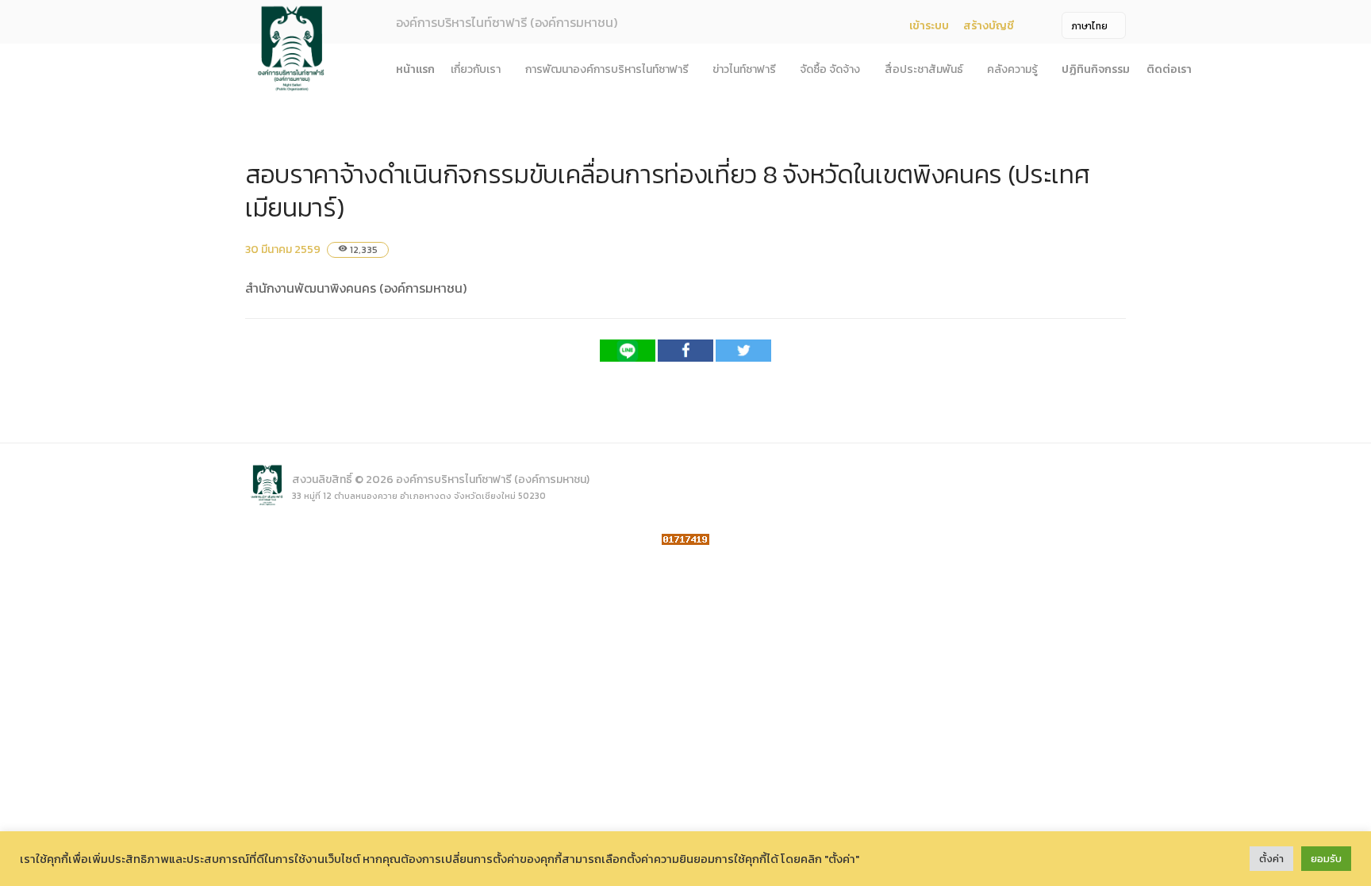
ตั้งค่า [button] (1271, 858)
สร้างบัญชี (988, 25)
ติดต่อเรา (1169, 69)
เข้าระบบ (929, 25)
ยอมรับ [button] (1326, 858)
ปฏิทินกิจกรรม (1096, 69)
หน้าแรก (415, 69)
